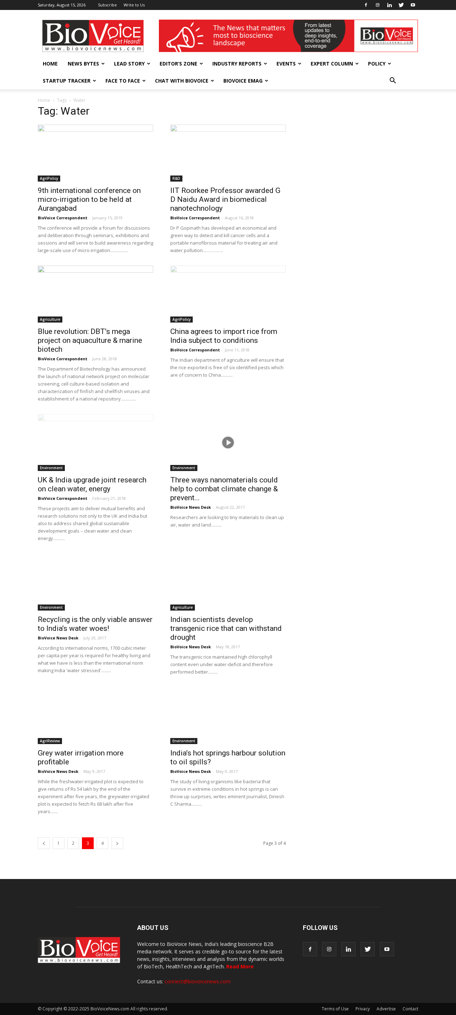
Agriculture (50, 319)
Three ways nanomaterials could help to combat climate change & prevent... (224, 489)
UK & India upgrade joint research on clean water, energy (92, 484)
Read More (240, 966)
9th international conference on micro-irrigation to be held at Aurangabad (89, 199)
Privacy (363, 1009)
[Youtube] (413, 5)
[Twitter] (401, 5)
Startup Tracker (66, 80)
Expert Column (332, 63)
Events (286, 63)
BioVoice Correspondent (62, 217)
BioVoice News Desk (190, 507)
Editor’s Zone (178, 63)
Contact (410, 1009)
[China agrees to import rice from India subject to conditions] (228, 294)
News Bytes (83, 63)
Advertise (386, 1009)
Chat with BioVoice (181, 80)
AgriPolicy (49, 178)
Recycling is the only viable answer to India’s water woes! (95, 624)
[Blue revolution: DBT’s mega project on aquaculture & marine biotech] (95, 294)
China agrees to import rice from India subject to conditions (223, 336)
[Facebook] (366, 5)
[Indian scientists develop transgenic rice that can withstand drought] (228, 582)
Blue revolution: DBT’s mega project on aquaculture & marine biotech (90, 340)
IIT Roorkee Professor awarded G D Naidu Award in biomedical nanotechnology (225, 199)
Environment (51, 467)
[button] (392, 80)
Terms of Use (335, 1009)
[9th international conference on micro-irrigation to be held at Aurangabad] (95, 153)
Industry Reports (236, 63)
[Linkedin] (389, 5)
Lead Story (129, 63)
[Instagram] (377, 5)
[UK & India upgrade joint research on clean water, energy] (95, 442)
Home (50, 63)
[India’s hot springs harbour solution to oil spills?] (228, 715)
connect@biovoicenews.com (197, 981)
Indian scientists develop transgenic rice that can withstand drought (226, 628)
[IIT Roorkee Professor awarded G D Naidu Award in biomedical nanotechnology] (228, 153)
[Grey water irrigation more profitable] (95, 715)
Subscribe (107, 4)
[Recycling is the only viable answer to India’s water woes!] (95, 582)
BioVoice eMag (243, 80)
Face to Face (122, 80)
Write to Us (134, 4)
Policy (376, 63)
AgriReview (50, 740)
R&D (176, 178)
